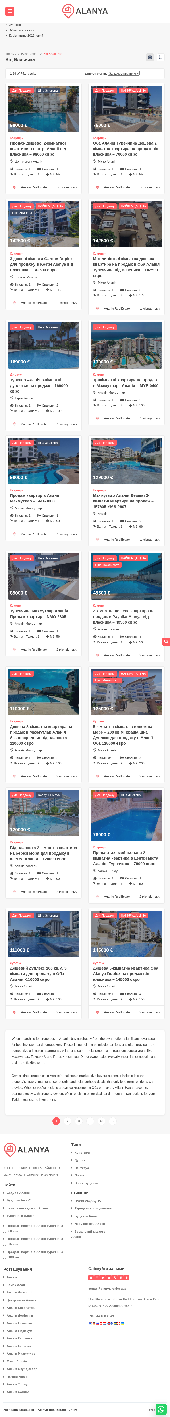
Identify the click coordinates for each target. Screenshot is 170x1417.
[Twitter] (103, 1277)
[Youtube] (109, 1277)
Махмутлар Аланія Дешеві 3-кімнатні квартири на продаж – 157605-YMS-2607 (123, 501)
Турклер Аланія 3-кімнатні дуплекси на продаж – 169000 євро (39, 385)
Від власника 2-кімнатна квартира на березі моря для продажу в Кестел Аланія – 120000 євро (43, 853)
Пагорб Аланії (17, 1376)
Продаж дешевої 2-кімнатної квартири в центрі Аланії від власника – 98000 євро (38, 149)
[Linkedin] (121, 1277)
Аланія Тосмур (18, 1384)
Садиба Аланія (18, 1193)
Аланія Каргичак (19, 1338)
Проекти (81, 1175)
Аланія (103, 513)
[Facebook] (91, 1277)
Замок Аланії (17, 1285)
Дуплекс (15, 24)
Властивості (29, 53)
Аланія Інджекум (19, 1331)
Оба (95, 1087)
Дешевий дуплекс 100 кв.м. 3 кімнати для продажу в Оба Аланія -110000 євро (38, 973)
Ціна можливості (107, 565)
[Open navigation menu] (9, 11)
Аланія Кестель (26, 865)
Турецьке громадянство (93, 1208)
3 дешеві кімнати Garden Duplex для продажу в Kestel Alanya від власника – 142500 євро (41, 264)
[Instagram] (97, 1277)
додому (10, 53)
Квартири (16, 138)
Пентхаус (82, 1168)
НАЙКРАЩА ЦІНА (133, 90)
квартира (80, 1087)
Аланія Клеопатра (21, 1307)
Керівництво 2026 (26, 35)
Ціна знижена (48, 90)
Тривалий (38, 1056)
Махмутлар (20, 1056)
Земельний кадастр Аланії (27, 1208)
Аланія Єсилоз (18, 1392)
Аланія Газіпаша (19, 1323)
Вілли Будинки (86, 1183)
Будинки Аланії (18, 1200)
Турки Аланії (24, 398)
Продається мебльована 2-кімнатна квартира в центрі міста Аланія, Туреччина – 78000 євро (125, 858)
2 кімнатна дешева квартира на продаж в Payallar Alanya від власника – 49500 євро (124, 616)
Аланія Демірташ (20, 1315)
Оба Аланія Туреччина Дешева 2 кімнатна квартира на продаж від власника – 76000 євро (125, 149)
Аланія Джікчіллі (19, 1292)
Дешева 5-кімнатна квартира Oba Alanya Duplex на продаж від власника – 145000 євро (125, 973)
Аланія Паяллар (109, 629)
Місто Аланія (107, 161)
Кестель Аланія (26, 277)
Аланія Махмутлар (111, 392)
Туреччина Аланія (20, 1215)
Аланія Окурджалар (22, 1369)
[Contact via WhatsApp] (161, 1409)
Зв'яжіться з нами (21, 30)
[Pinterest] (115, 1277)
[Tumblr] (126, 1277)
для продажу (21, 90)
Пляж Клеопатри (66, 1056)
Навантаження (136, 1087)
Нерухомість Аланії (90, 1223)
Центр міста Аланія (29, 161)
